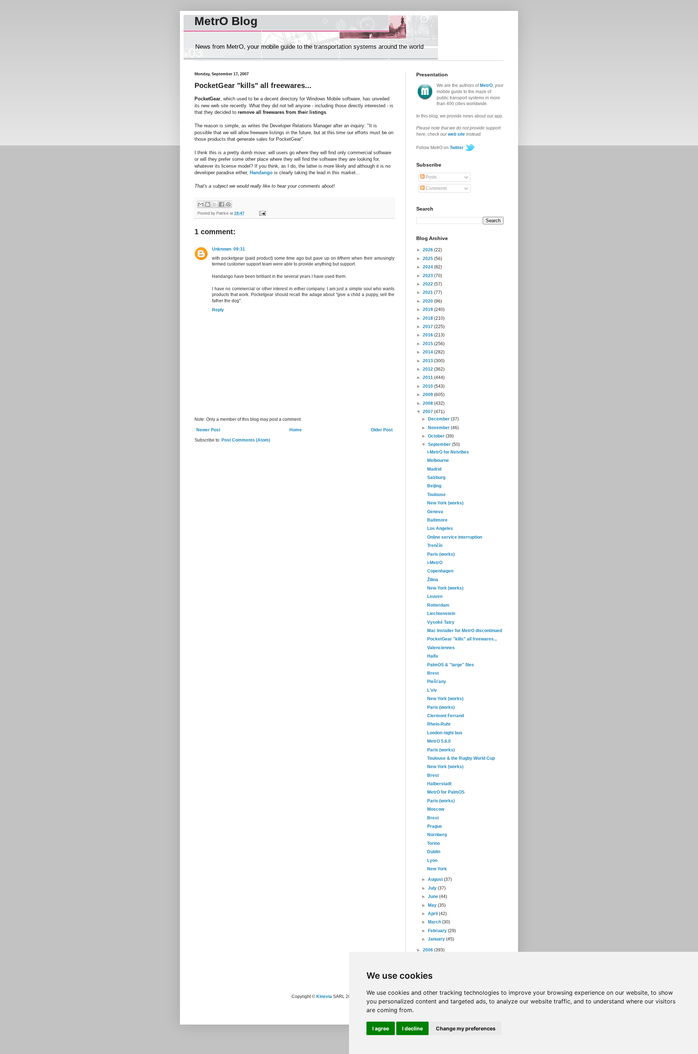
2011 (428, 377)
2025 (428, 258)
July (433, 888)
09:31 (239, 249)
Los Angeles (440, 528)
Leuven (434, 596)
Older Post (382, 429)
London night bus (444, 732)
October (437, 436)
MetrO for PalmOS (446, 792)
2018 (428, 318)
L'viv (432, 690)
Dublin (433, 851)
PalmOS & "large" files (450, 664)
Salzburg (436, 477)
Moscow (435, 809)
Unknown (221, 249)
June (433, 896)
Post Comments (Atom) (245, 440)
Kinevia (324, 996)
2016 (428, 335)
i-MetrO (434, 562)
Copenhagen (440, 571)
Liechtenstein (441, 613)
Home (295, 429)
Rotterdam (438, 605)
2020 (428, 301)
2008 (428, 403)
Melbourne (438, 460)
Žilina (432, 579)
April (433, 913)
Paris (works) (441, 554)
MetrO (486, 85)
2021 (428, 292)
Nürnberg (437, 834)
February (438, 930)
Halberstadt (439, 783)
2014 (428, 352)
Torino (433, 843)
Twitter (457, 147)
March (435, 922)
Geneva (435, 511)
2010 (428, 386)
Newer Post (208, 429)
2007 (428, 411)
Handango (261, 172)
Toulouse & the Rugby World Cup (461, 758)
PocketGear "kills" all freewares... (462, 639)
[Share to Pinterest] (228, 204)
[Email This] (200, 204)
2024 (428, 267)
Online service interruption (454, 537)
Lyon (432, 860)
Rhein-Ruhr (439, 724)
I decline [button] (412, 1028)
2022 (428, 284)
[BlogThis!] (207, 204)
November (439, 427)
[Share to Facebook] (221, 204)
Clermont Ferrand (445, 715)
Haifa (432, 656)
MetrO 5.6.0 (439, 741)
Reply (218, 309)
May (433, 905)
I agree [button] (380, 1028)
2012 (428, 369)
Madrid (434, 469)
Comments (436, 188)
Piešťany (436, 681)
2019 (428, 309)
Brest (433, 673)
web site (456, 134)
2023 (428, 275)
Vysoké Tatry (440, 622)
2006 (428, 950)
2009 (428, 394)
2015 (428, 343)
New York (437, 868)
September (440, 444)
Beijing (434, 485)
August (436, 879)
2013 (428, 360)
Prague (434, 826)
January (437, 939)
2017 (428, 326)
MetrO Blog (226, 21)
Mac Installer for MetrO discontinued (464, 630)
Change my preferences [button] (466, 1028)
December (439, 419)
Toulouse (436, 494)
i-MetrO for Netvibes (448, 452)
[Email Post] (261, 213)
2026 (428, 249)
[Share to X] (214, 204)
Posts (431, 177)
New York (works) (445, 503)
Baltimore (437, 520)
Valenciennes (441, 647)
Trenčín (434, 545)
